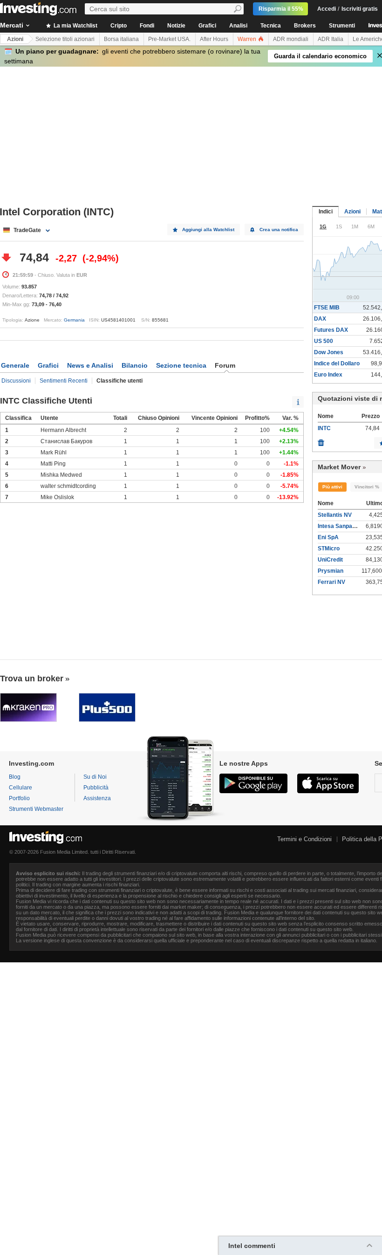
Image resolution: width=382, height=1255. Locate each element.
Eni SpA (328, 537)
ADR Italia (330, 39)
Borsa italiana (121, 39)
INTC (324, 428)
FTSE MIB (327, 307)
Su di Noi (95, 777)
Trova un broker (31, 678)
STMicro (329, 548)
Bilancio (135, 365)
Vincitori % (367, 486)
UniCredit (330, 559)
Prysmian (330, 571)
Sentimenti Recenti (64, 380)
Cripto (118, 25)
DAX (320, 318)
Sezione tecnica (181, 365)
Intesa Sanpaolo (339, 526)
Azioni (15, 39)
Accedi (326, 9)
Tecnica (270, 25)
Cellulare (20, 787)
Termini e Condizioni (304, 839)
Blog (14, 777)
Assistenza (97, 798)
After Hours (214, 39)
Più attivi (332, 486)
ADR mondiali (290, 39)
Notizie (176, 25)
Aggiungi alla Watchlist (208, 229)
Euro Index (328, 374)
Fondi (147, 25)
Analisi (238, 25)
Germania (74, 319)
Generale (15, 365)
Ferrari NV (331, 582)
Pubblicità (96, 787)
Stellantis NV (335, 515)
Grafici (207, 25)
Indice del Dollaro (337, 363)
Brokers (305, 25)
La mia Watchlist (74, 25)
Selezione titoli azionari (65, 39)
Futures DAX (331, 330)
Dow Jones (328, 352)
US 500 (323, 341)
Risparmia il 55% (281, 9)
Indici (326, 211)
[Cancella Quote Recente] (321, 440)
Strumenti (342, 25)
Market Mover (339, 467)
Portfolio (19, 798)
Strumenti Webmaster (36, 809)
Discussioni (16, 380)
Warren (248, 39)
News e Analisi (90, 365)
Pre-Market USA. (169, 39)
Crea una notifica (278, 229)
